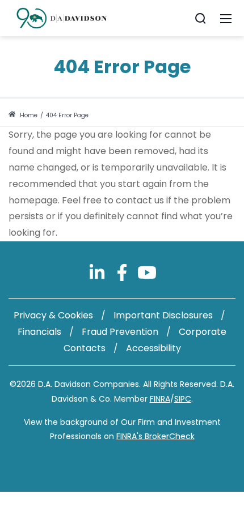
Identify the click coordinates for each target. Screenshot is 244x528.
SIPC (182, 398)
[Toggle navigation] (225, 18)
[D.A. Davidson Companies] (62, 17)
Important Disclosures (163, 315)
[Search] (200, 18)
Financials (39, 331)
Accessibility (153, 348)
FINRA (160, 398)
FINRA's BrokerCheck (155, 436)
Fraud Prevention (120, 331)
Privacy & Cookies (53, 315)
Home (27, 115)
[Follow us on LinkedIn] (98, 271)
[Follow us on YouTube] (147, 271)
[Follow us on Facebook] (123, 271)
